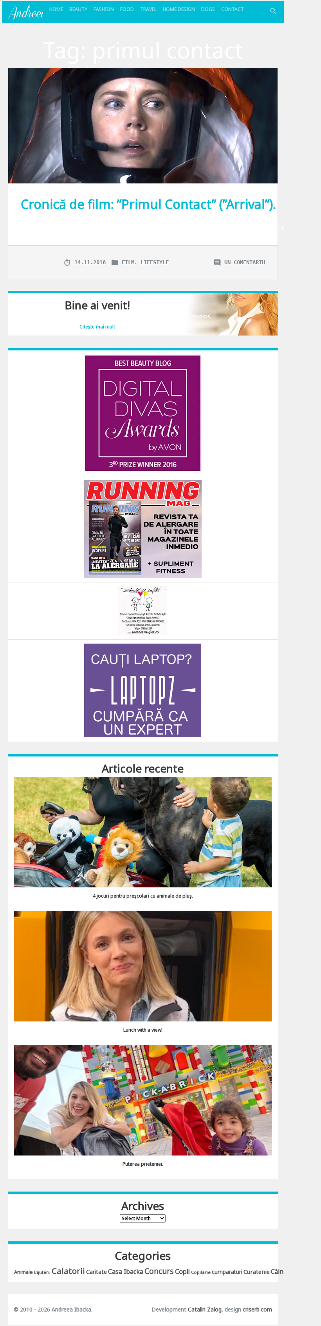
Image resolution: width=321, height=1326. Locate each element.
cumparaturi (227, 1271)
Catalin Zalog (205, 1309)
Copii (182, 1271)
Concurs (159, 1271)
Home (56, 9)
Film (128, 262)
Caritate (96, 1271)
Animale (23, 1271)
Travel (148, 9)
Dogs (208, 9)
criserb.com (257, 1309)
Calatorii (68, 1270)
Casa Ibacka (125, 1271)
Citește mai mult (97, 326)
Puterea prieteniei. (143, 1164)
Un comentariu (244, 262)
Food (127, 9)
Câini (278, 1271)
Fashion (104, 9)
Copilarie (201, 1272)
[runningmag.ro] (143, 528)
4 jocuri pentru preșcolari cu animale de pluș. (143, 895)
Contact (232, 9)
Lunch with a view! (142, 1030)
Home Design (179, 9)
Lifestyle (155, 262)
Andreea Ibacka (25, 12)
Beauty (78, 9)
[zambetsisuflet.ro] (142, 610)
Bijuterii (42, 1272)
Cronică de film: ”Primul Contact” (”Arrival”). (148, 204)
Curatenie (256, 1271)
